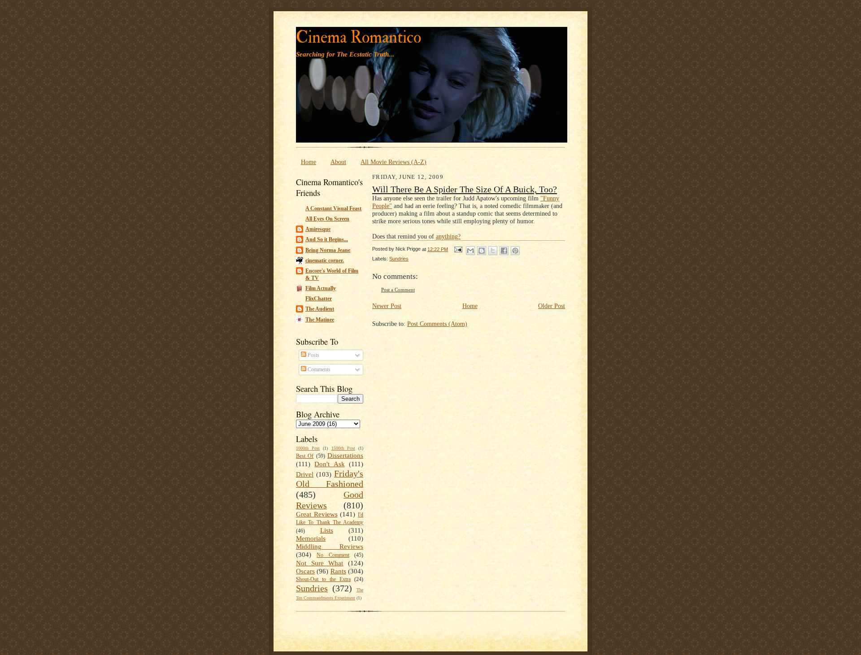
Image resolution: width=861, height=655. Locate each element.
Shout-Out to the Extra (323, 579)
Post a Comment (398, 289)
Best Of (304, 456)
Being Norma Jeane (327, 250)
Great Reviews (317, 514)
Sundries (312, 588)
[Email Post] (458, 249)
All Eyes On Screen (327, 219)
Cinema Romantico (358, 37)
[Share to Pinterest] (515, 250)
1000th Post (308, 448)
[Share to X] (492, 250)
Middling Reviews (329, 546)
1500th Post (343, 448)
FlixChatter (318, 298)
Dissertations (345, 455)
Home (308, 161)
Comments (318, 369)
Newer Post (386, 305)
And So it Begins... (326, 239)
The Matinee (319, 320)
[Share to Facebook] (504, 250)
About (338, 161)
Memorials (311, 538)
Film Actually (320, 288)
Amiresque (317, 229)
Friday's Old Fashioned (329, 478)
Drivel (304, 474)
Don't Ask (329, 464)
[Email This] (470, 250)
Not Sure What (319, 563)
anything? (448, 236)
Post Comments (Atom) (437, 323)
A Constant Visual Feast (333, 208)
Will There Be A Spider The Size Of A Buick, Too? (464, 189)
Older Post (551, 305)
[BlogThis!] (481, 250)
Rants (338, 571)
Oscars (305, 571)
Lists (326, 530)
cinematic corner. (324, 260)
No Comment (333, 555)
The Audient (319, 309)
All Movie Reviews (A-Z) (393, 161)
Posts (312, 355)
